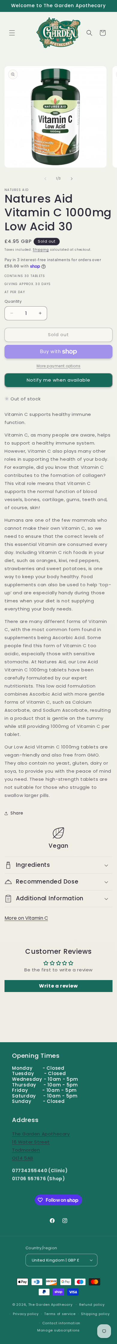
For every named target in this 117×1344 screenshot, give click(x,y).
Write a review (58, 985)
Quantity (13, 301)
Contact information (61, 1323)
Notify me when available (58, 380)
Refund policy (92, 1304)
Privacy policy (26, 1313)
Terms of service (59, 1313)
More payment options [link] (59, 365)
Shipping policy (95, 1313)
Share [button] (16, 813)
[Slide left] (45, 178)
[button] (12, 32)
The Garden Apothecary (50, 1304)
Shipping (41, 249)
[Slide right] (71, 178)
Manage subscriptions (58, 1330)
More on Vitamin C (26, 918)
